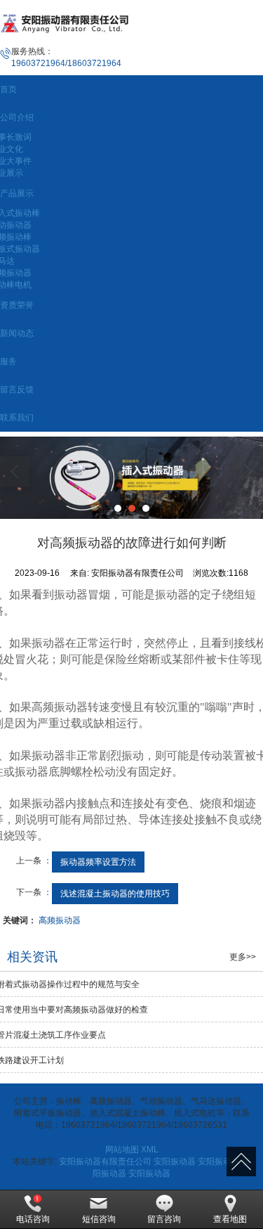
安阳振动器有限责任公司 (105, 1161)
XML (150, 1149)
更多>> (242, 957)
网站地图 (122, 1149)
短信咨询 (99, 1219)
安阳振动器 (175, 1161)
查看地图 (230, 1219)
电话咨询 (33, 1219)
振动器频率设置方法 (98, 862)
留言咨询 (164, 1219)
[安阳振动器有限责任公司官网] (131, 478)
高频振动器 (60, 920)
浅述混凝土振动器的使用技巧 (115, 894)
